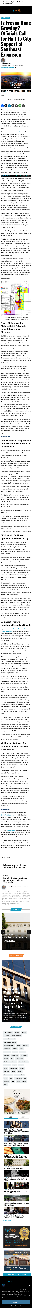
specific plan (11, 830)
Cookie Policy (10, 1305)
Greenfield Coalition (7, 815)
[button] (29, 1285)
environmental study (15, 132)
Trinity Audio (17, 99)
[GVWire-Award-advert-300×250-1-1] (16, 1247)
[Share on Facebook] (2, 105)
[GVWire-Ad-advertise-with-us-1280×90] (16, 91)
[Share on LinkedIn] (9, 105)
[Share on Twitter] (5, 105)
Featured (5, 18)
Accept (16, 1302)
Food (12, 5)
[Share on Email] (16, 105)
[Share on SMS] (19, 105)
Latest (5, 934)
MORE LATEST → (8, 1220)
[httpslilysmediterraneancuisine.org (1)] (17, 1114)
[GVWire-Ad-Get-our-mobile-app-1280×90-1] (16, 176)
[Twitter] (15, 67)
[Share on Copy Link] (23, 105)
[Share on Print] (12, 105)
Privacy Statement (19, 1305)
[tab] (11, 1117)
